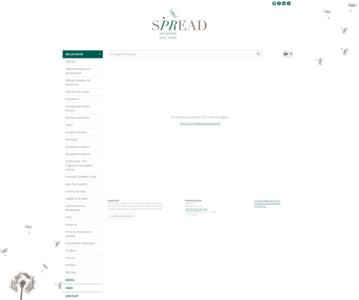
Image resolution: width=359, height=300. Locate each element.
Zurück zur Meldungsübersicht (200, 123)
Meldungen (74, 54)
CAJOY (69, 125)
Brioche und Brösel (77, 117)
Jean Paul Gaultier (76, 184)
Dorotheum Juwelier (77, 154)
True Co (70, 258)
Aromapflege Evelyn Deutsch (77, 108)
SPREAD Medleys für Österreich (78, 82)
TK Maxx (70, 250)
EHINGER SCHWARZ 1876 (80, 177)
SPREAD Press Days (77, 91)
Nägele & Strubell (76, 198)
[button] (288, 54)
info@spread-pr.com (196, 209)
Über (69, 288)
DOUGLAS (71, 139)
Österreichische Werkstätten (75, 208)
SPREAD (70, 61)
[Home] (179, 24)
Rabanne (71, 224)
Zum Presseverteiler (122, 216)
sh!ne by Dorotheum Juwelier (78, 234)
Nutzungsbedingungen (267, 200)
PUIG (68, 217)
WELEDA (70, 272)
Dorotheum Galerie (77, 147)
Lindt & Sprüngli (75, 191)
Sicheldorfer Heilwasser (80, 243)
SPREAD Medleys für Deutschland (78, 71)
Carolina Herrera (75, 132)
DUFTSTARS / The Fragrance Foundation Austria (79, 165)
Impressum (260, 206)
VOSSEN (70, 265)
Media (70, 280)
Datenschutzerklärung (267, 203)
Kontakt (72, 296)
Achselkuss (72, 99)
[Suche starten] (258, 54)
